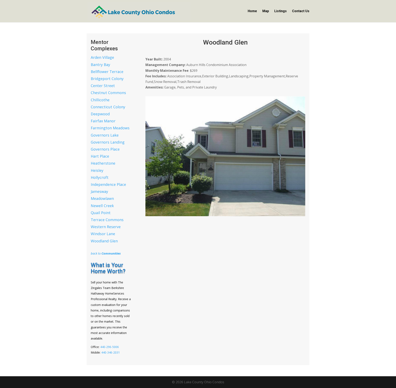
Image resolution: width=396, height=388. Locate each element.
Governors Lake (105, 135)
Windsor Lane (103, 233)
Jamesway (99, 191)
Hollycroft (99, 177)
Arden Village (102, 57)
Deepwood (100, 113)
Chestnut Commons (108, 92)
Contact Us (300, 11)
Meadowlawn (102, 198)
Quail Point (101, 212)
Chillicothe (100, 99)
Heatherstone (103, 163)
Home (252, 11)
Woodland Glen (104, 240)
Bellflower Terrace (107, 71)
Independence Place (108, 184)
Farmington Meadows (110, 127)
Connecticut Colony (108, 106)
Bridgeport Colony (107, 78)
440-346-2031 (110, 352)
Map (265, 11)
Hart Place (100, 156)
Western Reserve (106, 226)
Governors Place (105, 149)
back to (106, 253)
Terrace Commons (107, 219)
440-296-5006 (109, 347)
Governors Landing (108, 142)
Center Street (103, 85)
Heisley (97, 170)
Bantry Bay (100, 64)
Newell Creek (102, 205)
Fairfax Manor (103, 120)
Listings (280, 11)
